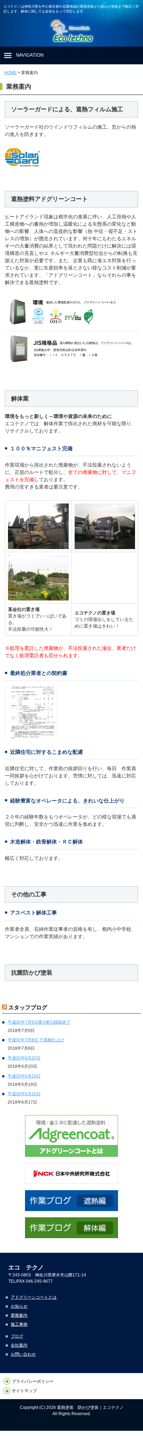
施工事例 (19, 1324)
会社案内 (19, 1345)
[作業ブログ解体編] (71, 1227)
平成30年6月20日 (24, 1058)
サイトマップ (24, 1391)
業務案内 (19, 1315)
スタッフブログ (27, 1007)
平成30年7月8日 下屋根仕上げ (36, 1040)
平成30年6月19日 (24, 1076)
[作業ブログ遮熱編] (71, 1200)
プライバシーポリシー (32, 1381)
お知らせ (19, 1306)
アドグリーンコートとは (34, 1297)
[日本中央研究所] (71, 1173)
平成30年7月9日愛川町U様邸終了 (39, 1022)
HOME (10, 72)
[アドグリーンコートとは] (71, 1136)
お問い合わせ (23, 1354)
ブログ (17, 1336)
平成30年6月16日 (24, 1093)
